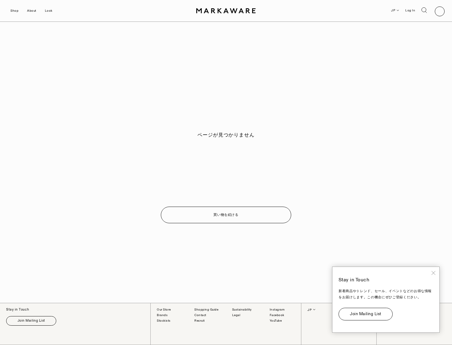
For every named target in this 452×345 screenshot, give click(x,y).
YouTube (276, 321)
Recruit (199, 321)
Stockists (164, 321)
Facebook (277, 315)
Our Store (164, 309)
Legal (236, 315)
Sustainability (242, 309)
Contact (200, 315)
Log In (410, 10)
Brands (162, 315)
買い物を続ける (226, 215)
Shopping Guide (206, 309)
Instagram (277, 309)
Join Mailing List (31, 321)
